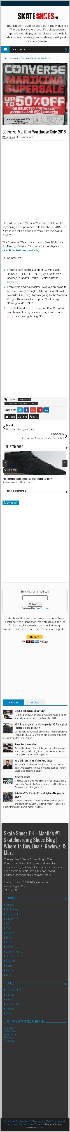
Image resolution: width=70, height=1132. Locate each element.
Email (11, 416)
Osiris (9, 965)
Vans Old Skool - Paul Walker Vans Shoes (33, 760)
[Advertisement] (35, 178)
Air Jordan (12, 909)
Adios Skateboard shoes (26, 744)
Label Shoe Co (15, 951)
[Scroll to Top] (65, 1125)
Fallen (9, 942)
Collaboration (14, 914)
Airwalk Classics (22, 777)
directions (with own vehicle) (21, 250)
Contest (10, 994)
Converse (23, 399)
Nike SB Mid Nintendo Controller (30, 711)
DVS (8, 928)
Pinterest (9, 1040)
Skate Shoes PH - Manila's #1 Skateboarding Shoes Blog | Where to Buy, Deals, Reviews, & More (35, 843)
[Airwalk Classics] (8, 780)
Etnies (9, 937)
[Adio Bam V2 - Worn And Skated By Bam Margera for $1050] (8, 797)
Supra (9, 970)
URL (35, 416)
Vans (8, 975)
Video (9, 1013)
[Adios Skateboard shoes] (8, 748)
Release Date (14, 1004)
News (9, 999)
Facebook (10, 1031)
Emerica (10, 932)
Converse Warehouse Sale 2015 (19, 403)
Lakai (9, 956)
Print (24, 416)
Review (10, 1008)
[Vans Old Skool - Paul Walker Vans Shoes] (8, 764)
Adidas (10, 904)
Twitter (8, 1037)
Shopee (8, 1027)
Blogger (40, 1127)
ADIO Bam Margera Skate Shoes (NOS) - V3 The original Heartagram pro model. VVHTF (41, 725)
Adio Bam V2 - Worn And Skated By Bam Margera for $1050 (40, 794)
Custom (10, 918)
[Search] (66, 49)
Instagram (10, 1034)
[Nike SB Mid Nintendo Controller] (8, 714)
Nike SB (10, 961)
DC (7, 923)
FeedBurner (42, 608)
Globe (9, 947)
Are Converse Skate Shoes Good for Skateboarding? (27, 479)
